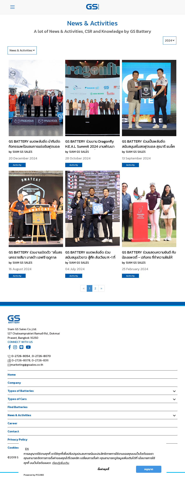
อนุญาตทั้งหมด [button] (123, 469)
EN (27, 449)
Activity (17, 165)
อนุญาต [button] (148, 469)
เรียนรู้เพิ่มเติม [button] (60, 463)
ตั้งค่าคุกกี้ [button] (103, 469)
